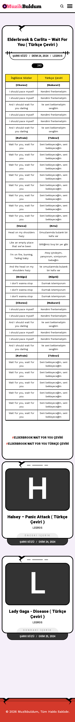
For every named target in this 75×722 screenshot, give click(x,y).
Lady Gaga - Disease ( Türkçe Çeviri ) (37, 614)
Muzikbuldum (28, 711)
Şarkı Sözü (20, 56)
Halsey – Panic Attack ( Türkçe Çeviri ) (38, 519)
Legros (57, 56)
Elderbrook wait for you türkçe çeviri (38, 444)
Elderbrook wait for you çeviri (38, 438)
